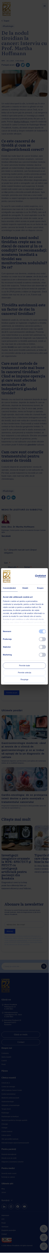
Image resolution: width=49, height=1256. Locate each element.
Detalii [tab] (25, 588)
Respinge (24, 679)
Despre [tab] (40, 588)
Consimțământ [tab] (9, 588)
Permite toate (24, 665)
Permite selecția (24, 672)
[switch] (42, 639)
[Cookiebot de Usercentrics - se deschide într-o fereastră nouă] (35, 576)
